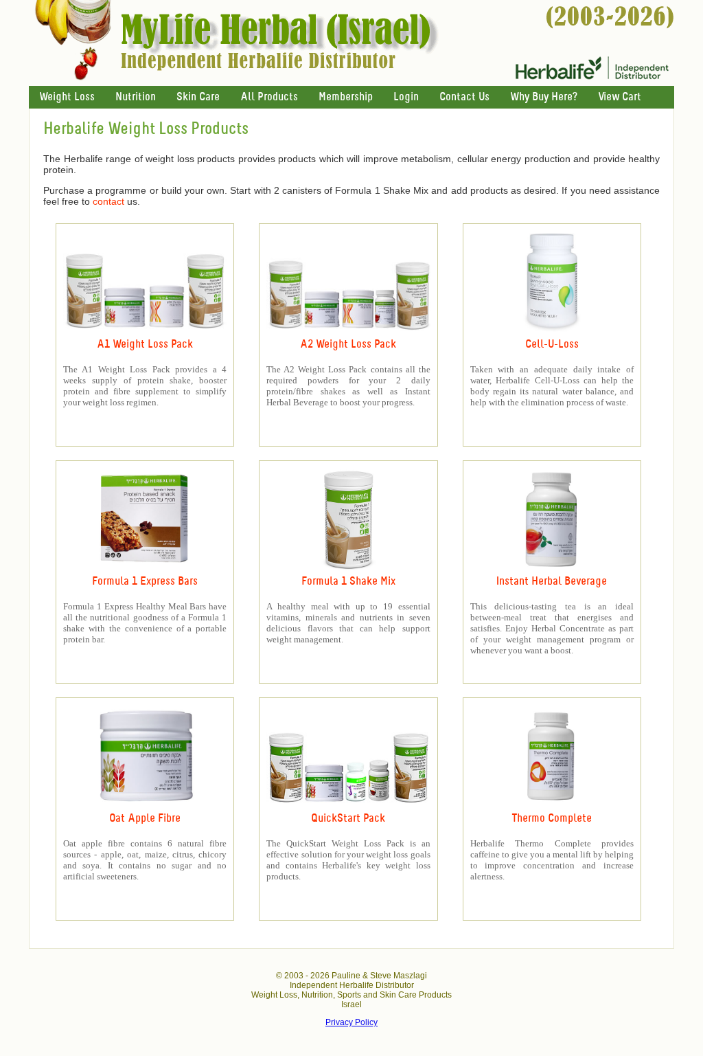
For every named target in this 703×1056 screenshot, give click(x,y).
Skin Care (198, 97)
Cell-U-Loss (552, 344)
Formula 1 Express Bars (145, 581)
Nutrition (135, 97)
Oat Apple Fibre (145, 818)
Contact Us (464, 97)
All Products (269, 97)
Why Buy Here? (543, 97)
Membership (346, 97)
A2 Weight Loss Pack (348, 344)
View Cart (619, 97)
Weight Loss (67, 97)
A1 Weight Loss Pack (145, 344)
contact (108, 201)
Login (406, 97)
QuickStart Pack (348, 818)
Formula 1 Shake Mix (348, 581)
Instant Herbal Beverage (551, 581)
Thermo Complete (551, 818)
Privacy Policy (351, 1022)
